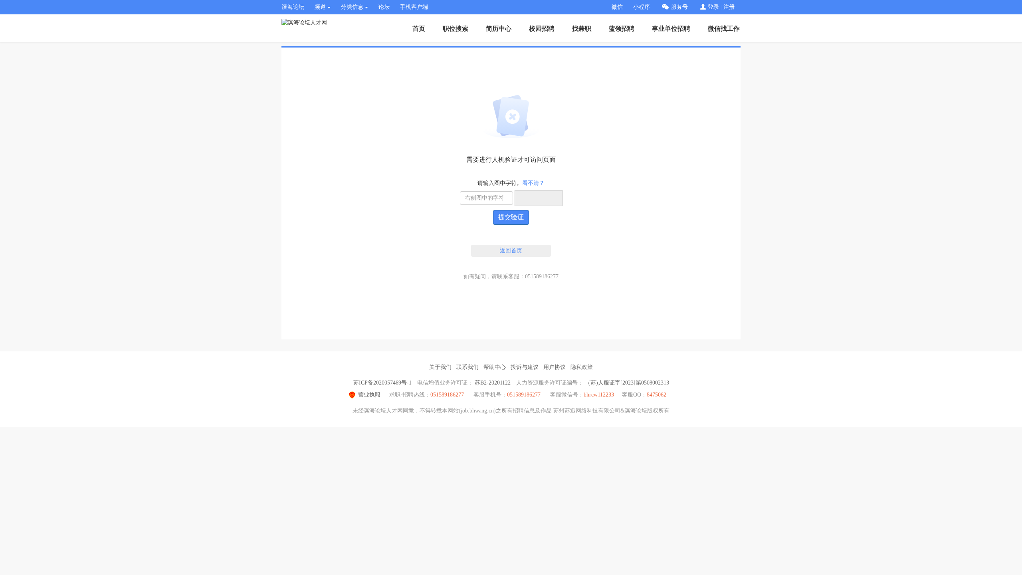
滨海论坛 (293, 7)
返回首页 (511, 251)
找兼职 (581, 28)
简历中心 (498, 28)
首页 (418, 28)
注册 (729, 7)
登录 (713, 7)
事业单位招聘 (671, 28)
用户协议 (554, 367)
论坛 (384, 7)
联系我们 (467, 367)
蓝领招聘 (621, 28)
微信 (617, 7)
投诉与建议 (525, 367)
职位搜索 (455, 28)
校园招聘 (542, 28)
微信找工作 (724, 28)
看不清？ (533, 183)
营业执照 (369, 395)
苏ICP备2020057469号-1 (382, 383)
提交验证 (511, 217)
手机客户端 (414, 7)
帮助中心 (494, 367)
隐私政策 (581, 367)
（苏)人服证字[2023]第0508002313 (627, 383)
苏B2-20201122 (493, 383)
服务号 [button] (679, 7)
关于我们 (440, 367)
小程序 (641, 7)
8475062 (656, 395)
